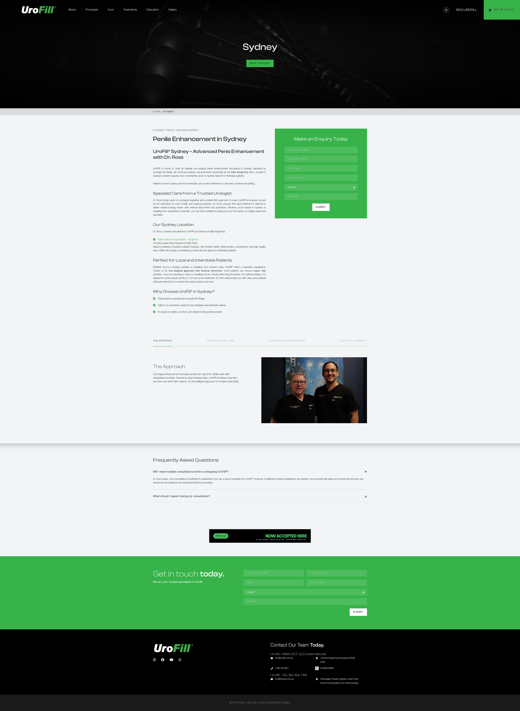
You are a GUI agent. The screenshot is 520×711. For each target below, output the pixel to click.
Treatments (130, 10)
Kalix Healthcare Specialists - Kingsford (178, 240)
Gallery (172, 10)
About (72, 10)
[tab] (163, 342)
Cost (111, 10)
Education (153, 10)
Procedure (91, 10)
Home (157, 112)
